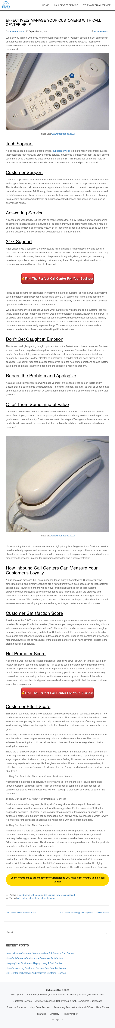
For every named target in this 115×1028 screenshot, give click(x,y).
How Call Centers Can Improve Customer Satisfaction (34, 958)
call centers (33, 898)
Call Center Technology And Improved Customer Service (84, 912)
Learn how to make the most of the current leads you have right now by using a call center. (58, 879)
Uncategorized (68, 894)
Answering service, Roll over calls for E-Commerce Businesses (68, 1001)
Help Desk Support (40, 1007)
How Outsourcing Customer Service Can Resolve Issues (36, 968)
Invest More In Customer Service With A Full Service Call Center (40, 953)
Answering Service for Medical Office (73, 1007)
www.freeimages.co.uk (63, 133)
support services (61, 150)
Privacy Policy (70, 1013)
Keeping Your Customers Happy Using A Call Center (34, 963)
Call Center (24, 894)
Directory (54, 1013)
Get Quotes (17, 994)
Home (45, 5)
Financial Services (16, 1007)
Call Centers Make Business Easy (21, 912)
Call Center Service (66, 5)
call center (22, 898)
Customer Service (22, 1001)
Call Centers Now (51, 894)
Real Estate (102, 1007)
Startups (41, 1013)
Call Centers (36, 894)
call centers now (47, 898)
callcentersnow (16, 31)
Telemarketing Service (97, 5)
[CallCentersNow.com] (6, 5)
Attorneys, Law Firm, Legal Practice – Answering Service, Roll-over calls (65, 994)
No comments (101, 31)
